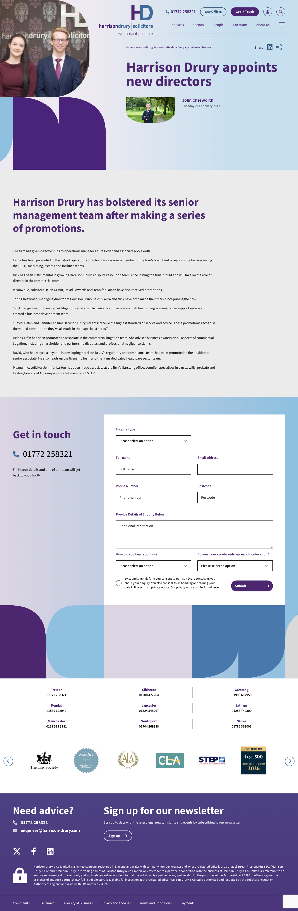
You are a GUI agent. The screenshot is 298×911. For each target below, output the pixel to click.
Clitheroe (149, 689)
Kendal (56, 705)
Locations (240, 24)
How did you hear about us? (136, 554)
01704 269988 (149, 726)
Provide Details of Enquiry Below (140, 514)
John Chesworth (197, 100)
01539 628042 (56, 710)
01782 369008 (242, 726)
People (218, 24)
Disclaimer (46, 903)
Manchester (56, 721)
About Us (263, 24)
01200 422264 (149, 695)
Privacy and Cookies (116, 903)
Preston (56, 689)
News (162, 47)
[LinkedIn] (50, 852)
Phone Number (127, 486)
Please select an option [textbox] (137, 440)
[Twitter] (19, 852)
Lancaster (149, 705)
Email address (207, 457)
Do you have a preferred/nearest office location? (233, 554)
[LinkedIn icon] (269, 47)
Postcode (204, 486)
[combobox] (153, 441)
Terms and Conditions (155, 903)
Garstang (241, 689)
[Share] (279, 47)
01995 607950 (242, 695)
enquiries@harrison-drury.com (50, 830)
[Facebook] (33, 852)
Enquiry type (125, 429)
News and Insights (145, 47)
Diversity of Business (78, 903)
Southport (149, 721)
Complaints (21, 903)
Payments (187, 903)
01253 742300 (242, 710)
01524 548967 (149, 710)
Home (129, 47)
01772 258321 (48, 454)
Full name (123, 457)
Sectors (198, 24)
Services (178, 24)
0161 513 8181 (56, 726)
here (215, 587)
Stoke (241, 721)
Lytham (241, 705)
